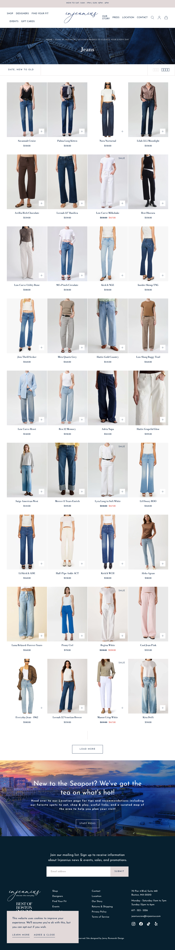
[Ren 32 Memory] (67, 398)
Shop (55, 891)
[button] (152, 18)
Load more (88, 749)
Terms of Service (100, 917)
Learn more (21, 935)
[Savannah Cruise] (27, 109)
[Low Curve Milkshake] (108, 181)
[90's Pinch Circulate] (67, 253)
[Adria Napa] (108, 398)
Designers (57, 896)
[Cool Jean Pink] (148, 614)
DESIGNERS (22, 13)
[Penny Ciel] (67, 614)
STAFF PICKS (87, 824)
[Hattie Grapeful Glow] (148, 398)
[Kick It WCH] (108, 542)
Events (55, 906)
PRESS (115, 17)
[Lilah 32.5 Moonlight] (148, 109)
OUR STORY (106, 17)
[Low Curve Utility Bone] (27, 253)
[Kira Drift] (148, 686)
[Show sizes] (41, 131)
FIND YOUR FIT (40, 13)
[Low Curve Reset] (27, 398)
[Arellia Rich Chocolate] (27, 181)
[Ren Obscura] (148, 181)
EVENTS (14, 21)
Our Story (97, 901)
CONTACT (142, 17)
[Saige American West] (27, 470)
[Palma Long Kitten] (67, 109)
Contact (96, 891)
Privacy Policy (99, 912)
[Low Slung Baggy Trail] (148, 325)
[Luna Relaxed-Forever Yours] (27, 614)
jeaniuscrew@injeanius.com (146, 916)
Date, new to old (21, 70)
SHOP (10, 13)
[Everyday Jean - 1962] (27, 686)
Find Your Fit (59, 901)
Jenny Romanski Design (113, 938)
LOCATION (128, 17)
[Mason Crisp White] (108, 686)
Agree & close (44, 935)
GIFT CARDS (28, 21)
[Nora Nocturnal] (108, 109)
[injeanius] (24, 895)
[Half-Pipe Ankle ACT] (67, 542)
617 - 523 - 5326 (139, 910)
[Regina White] (108, 614)
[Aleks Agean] (148, 542)
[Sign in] (159, 18)
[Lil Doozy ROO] (148, 470)
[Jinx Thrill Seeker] (27, 325)
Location (96, 896)
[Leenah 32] (67, 181)
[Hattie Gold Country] (108, 325)
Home (49, 40)
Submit (119, 871)
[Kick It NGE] (108, 253)
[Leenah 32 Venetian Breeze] (67, 686)
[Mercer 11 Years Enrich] (67, 470)
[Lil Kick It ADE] (27, 542)
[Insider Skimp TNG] (148, 253)
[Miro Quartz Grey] (67, 325)
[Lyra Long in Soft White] (108, 470)
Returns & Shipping (102, 906)
